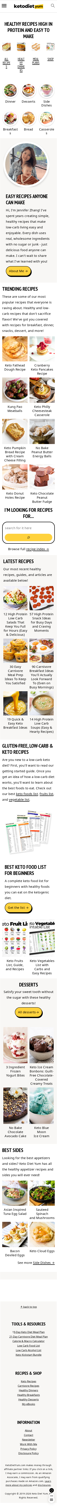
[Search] (28, 537)
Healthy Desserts (28, 1399)
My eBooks (28, 1404)
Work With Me (28, 1444)
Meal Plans (35, 61)
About (28, 1430)
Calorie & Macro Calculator (29, 1341)
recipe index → (37, 549)
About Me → (18, 271)
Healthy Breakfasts (28, 1395)
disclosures (44, 1485)
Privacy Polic (27, 1449)
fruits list (46, 794)
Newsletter (28, 1439)
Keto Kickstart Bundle (28, 1355)
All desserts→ (28, 1012)
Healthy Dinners (21, 64)
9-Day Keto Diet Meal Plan (29, 1332)
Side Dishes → (44, 1263)
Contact (28, 1435)
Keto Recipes (28, 1381)
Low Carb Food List (28, 1345)
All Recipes (6, 63)
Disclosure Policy (28, 1453)
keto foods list (27, 794)
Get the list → (18, 907)
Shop (51, 59)
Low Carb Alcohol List (28, 1350)
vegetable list (19, 799)
